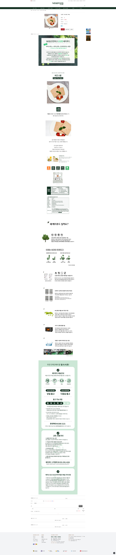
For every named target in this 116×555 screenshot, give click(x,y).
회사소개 (34, 536)
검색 (84, 5)
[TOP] (114, 553)
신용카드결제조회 (44, 542)
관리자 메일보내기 (35, 539)
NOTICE (42, 536)
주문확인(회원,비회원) (44, 539)
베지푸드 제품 (50, 8)
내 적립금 (43, 540)
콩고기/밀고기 (35, 10)
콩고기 (38, 10)
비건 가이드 (35, 8)
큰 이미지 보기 (51, 28)
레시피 (81, 8)
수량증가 (67, 21)
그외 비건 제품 (57, 8)
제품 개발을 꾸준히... (37, 511)
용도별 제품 (42, 8)
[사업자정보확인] (62, 541)
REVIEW (42, 537)
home (31, 10)
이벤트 (73, 8)
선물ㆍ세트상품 (65, 8)
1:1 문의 (43, 541)
